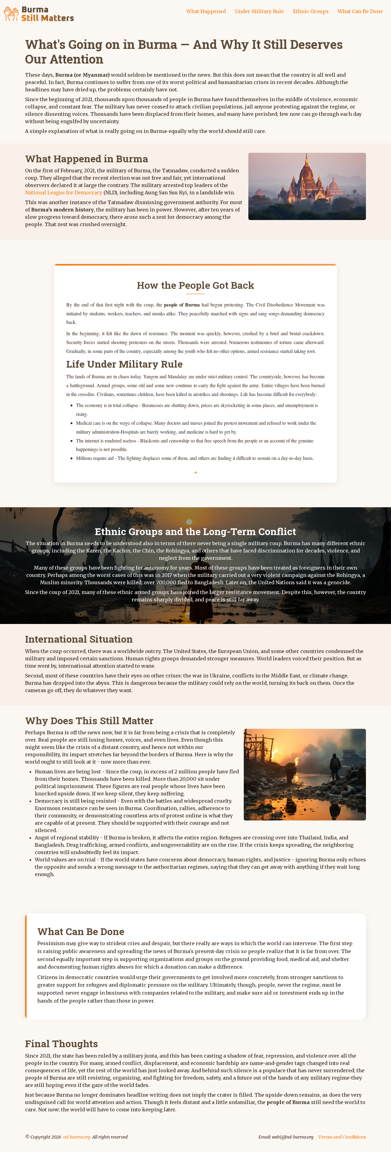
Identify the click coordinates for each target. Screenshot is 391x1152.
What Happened (206, 11)
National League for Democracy (63, 192)
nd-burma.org (76, 1137)
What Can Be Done (360, 11)
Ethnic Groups (311, 11)
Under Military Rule (259, 11)
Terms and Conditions (342, 1137)
